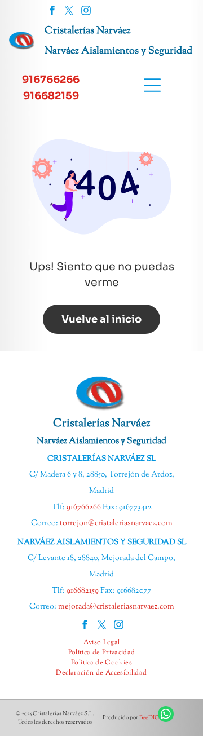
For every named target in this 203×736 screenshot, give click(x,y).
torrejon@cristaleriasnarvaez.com (116, 523)
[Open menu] (152, 85)
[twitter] (69, 11)
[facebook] (52, 11)
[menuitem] (102, 642)
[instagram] (86, 11)
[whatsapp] (166, 715)
